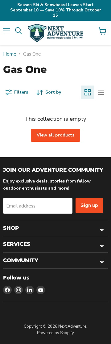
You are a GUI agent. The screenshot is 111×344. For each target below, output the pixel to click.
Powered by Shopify (55, 333)
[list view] (101, 92)
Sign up (89, 205)
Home (9, 54)
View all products (55, 135)
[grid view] (87, 92)
